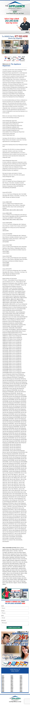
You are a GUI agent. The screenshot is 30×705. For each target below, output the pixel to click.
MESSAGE (3, 620)
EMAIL (2, 615)
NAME (2, 605)
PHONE (2, 610)
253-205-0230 (11, 20)
